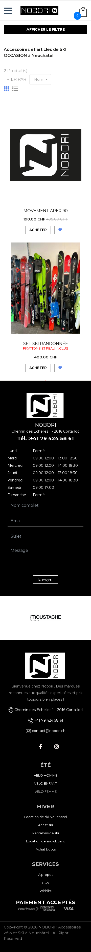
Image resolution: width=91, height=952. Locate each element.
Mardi (12, 458)
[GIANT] (45, 618)
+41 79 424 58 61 (52, 438)
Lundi (12, 451)
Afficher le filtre (46, 29)
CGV (45, 883)
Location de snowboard (45, 841)
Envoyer (45, 579)
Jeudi (12, 473)
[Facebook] (40, 747)
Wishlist (45, 891)
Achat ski (45, 825)
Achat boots (46, 849)
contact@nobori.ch (48, 730)
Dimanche (17, 495)
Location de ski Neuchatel (45, 817)
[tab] (6, 89)
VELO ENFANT (45, 783)
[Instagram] (57, 747)
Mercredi (15, 465)
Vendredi (15, 480)
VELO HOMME (45, 775)
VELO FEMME (46, 791)
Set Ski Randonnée (45, 343)
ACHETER (38, 230)
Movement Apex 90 (46, 210)
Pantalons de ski (45, 833)
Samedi (14, 487)
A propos (45, 875)
